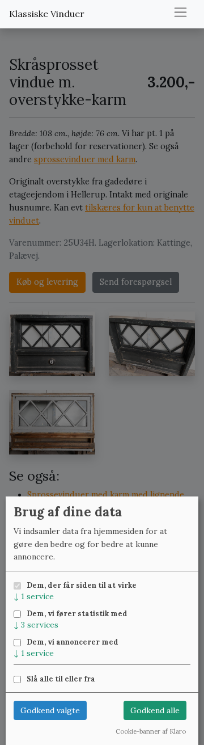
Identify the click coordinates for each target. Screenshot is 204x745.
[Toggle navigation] (180, 12)
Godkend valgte (50, 710)
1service (34, 596)
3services (36, 625)
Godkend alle (155, 710)
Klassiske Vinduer (46, 13)
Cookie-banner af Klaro (151, 731)
